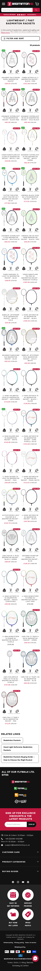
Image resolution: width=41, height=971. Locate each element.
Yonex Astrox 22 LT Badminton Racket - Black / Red (30, 79)
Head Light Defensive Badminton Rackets (18, 748)
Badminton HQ (23, 935)
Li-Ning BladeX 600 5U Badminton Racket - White (11, 438)
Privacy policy (19, 942)
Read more (5, 32)
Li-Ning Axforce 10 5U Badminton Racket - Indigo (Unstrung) (11, 598)
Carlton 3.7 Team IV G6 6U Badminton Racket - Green (30, 638)
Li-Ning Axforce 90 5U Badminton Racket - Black (30, 517)
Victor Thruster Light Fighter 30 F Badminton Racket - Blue (10, 198)
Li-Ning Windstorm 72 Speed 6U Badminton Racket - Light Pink (30, 598)
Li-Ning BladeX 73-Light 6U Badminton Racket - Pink (10, 478)
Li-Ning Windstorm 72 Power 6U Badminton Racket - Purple (10, 639)
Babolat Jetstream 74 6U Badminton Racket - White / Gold (10, 317)
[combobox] (20, 10)
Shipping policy (20, 947)
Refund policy (8, 942)
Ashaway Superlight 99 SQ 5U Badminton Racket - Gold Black (30, 118)
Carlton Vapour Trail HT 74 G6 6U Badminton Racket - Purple (10, 679)
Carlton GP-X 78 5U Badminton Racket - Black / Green (10, 557)
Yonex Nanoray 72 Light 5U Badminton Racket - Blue (10, 276)
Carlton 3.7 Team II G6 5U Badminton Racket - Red (11, 719)
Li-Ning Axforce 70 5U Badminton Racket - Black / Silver (30, 398)
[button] (3, 3)
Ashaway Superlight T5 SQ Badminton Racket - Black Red (11, 118)
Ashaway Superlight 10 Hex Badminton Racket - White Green (30, 157)
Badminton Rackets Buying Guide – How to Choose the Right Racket (19, 758)
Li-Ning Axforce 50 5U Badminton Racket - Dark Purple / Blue (30, 438)
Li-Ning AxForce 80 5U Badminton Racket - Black (30, 316)
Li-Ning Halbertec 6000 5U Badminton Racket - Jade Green (11, 397)
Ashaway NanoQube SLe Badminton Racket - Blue (10, 357)
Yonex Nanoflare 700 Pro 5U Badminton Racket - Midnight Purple (30, 277)
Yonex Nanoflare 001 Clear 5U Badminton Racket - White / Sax (11, 156)
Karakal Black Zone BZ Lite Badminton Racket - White (30, 197)
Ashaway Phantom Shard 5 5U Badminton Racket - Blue (30, 558)
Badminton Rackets (12, 740)
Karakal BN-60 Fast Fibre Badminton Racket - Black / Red (30, 237)
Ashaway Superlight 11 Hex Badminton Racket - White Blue (11, 237)
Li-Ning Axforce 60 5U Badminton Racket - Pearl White (30, 478)
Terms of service (30, 942)
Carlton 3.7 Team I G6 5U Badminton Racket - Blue (30, 678)
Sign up (31, 824)
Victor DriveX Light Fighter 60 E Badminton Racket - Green (10, 518)
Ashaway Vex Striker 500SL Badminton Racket (11, 79)
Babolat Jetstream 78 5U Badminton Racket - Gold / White (30, 358)
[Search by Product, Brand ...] (36, 10)
